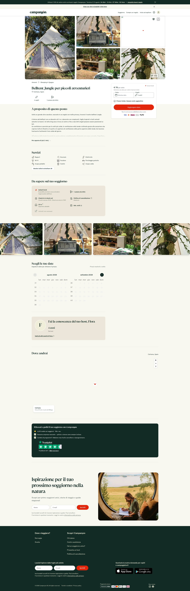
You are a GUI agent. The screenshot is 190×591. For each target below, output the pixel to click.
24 (40, 300)
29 (61, 300)
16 (65, 292)
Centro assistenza (74, 542)
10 (40, 292)
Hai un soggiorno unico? (76, 546)
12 (48, 292)
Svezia (37, 542)
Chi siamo (71, 538)
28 (57, 300)
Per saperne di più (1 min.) (40, 140)
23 (65, 296)
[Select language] (154, 12)
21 (57, 296)
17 (40, 296)
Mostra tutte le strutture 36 (42, 168)
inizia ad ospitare (145, 12)
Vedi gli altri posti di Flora (44, 336)
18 (44, 296)
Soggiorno (121, 12)
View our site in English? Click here (95, 6)
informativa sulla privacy (72, 515)
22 (61, 296)
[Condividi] (158, 19)
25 (44, 300)
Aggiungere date (133, 107)
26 (48, 300)
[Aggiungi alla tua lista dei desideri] (153, 19)
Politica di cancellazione (76, 554)
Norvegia (38, 538)
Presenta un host (73, 550)
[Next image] (186, 239)
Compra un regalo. (132, 12)
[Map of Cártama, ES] (143, 31)
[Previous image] (4, 239)
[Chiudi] (155, 2)
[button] (124, 95)
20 (52, 296)
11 (44, 292)
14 (57, 292)
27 (53, 300)
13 (53, 292)
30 (65, 300)
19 (48, 296)
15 (61, 292)
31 (40, 305)
